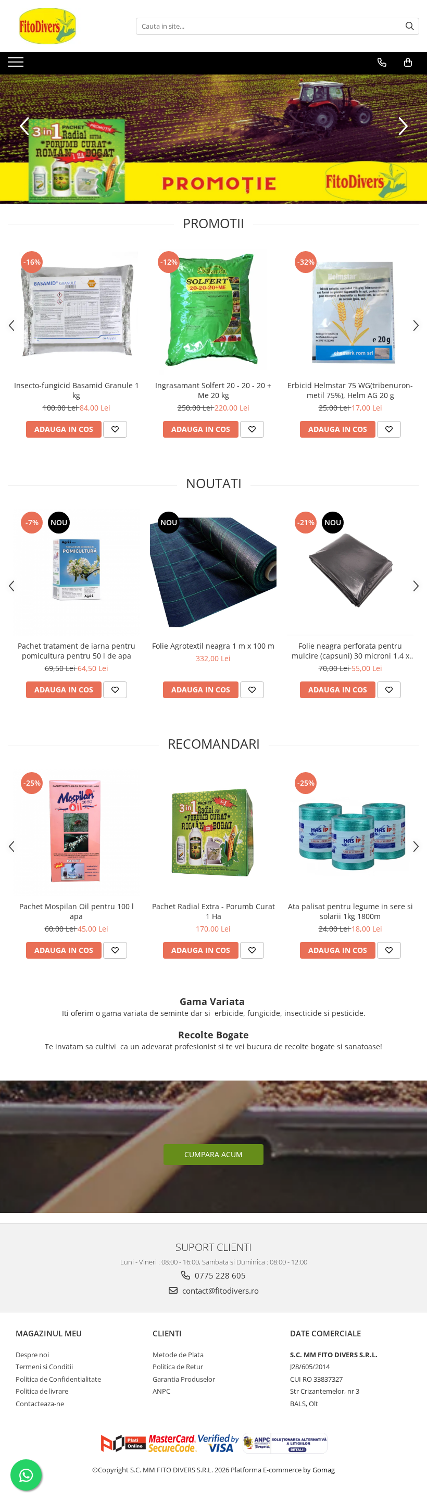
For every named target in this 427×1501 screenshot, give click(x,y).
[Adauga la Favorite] (115, 429)
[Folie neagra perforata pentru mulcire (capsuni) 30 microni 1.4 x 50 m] (350, 572)
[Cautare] (409, 26)
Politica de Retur (178, 1366)
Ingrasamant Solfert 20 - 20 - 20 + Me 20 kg (213, 390)
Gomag (323, 1469)
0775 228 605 (219, 1275)
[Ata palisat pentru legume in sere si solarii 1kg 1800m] (350, 833)
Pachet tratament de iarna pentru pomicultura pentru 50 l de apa (76, 651)
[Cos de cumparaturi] (408, 62)
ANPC (161, 1391)
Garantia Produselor (184, 1379)
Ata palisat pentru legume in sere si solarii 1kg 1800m (350, 911)
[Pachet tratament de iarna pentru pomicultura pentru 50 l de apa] (76, 572)
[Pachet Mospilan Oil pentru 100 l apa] (76, 833)
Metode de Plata (178, 1354)
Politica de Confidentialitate (58, 1379)
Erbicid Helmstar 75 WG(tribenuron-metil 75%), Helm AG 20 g (350, 390)
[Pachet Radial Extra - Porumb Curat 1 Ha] (213, 833)
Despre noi (32, 1354)
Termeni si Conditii (44, 1366)
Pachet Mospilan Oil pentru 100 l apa (76, 911)
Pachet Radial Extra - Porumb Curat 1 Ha (213, 911)
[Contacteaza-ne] (382, 62)
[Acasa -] (60, 26)
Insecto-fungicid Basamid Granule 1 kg (76, 390)
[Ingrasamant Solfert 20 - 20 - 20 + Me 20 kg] (213, 312)
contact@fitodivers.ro (219, 1290)
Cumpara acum (213, 1154)
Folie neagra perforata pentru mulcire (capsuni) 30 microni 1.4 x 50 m (350, 651)
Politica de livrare (42, 1391)
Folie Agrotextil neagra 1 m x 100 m (213, 646)
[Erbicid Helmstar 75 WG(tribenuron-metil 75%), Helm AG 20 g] (350, 312)
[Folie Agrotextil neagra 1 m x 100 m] (213, 572)
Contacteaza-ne (40, 1403)
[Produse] (17, 65)
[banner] (213, 139)
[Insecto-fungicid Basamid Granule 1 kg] (76, 312)
